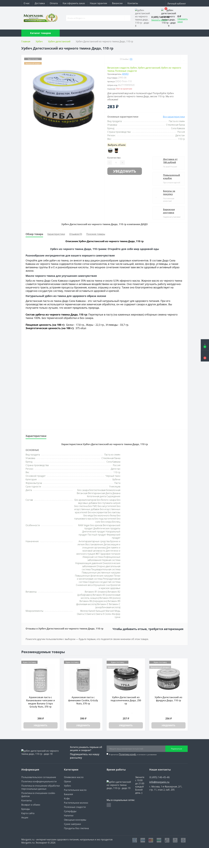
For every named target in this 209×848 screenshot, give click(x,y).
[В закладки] (184, 59)
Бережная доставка (169, 211)
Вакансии (117, 3)
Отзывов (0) (75, 234)
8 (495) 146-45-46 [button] (159, 777)
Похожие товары (95, 234)
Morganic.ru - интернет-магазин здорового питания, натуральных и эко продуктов (66, 839)
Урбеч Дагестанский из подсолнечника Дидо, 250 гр (126, 700)
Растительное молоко (76, 802)
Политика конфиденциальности (39, 781)
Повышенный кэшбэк (171, 177)
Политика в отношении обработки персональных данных (40, 787)
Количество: (114, 157)
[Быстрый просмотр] (56, 666)
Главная (25, 41)
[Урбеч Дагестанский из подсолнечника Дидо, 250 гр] (126, 678)
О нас (27, 3)
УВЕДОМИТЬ (124, 171)
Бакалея (68, 794)
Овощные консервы (75, 819)
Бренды (25, 809)
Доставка (40, 3)
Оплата (54, 3)
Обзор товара (34, 234)
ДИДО (125, 74)
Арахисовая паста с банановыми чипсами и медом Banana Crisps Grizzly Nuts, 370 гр (40, 702)
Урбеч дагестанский (59, 41)
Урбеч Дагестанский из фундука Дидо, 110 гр (168, 699)
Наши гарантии (98, 3)
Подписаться (176, 749)
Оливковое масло (74, 777)
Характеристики (56, 234)
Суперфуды (70, 811)
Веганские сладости (118, 67)
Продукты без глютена (76, 828)
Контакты (133, 3)
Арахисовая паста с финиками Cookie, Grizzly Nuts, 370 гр (83, 700)
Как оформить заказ (74, 3)
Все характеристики (174, 116)
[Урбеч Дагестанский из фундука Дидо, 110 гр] (168, 678)
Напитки (68, 815)
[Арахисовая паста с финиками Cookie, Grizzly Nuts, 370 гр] (83, 678)
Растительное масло (75, 790)
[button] (205, 355)
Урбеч (39, 41)
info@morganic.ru (159, 782)
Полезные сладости (126, 70)
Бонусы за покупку (169, 192)
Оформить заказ (182, 20)
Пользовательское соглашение (38, 777)
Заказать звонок (159, 20)
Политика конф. (127, 754)
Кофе (67, 798)
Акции (24, 817)
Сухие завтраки (72, 824)
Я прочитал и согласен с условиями (133, 754)
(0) (131, 59)
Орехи (67, 781)
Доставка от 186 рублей (170, 161)
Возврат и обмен (30, 804)
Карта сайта (27, 813)
